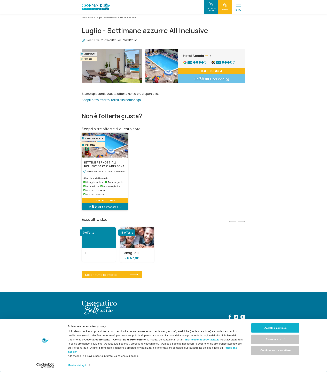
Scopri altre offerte (96, 100)
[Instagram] (236, 317)
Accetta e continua (275, 327)
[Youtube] (242, 317)
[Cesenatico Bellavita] (96, 6)
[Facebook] (230, 317)
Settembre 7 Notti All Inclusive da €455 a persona (103, 164)
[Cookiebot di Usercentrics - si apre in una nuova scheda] (45, 365)
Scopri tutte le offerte (101, 275)
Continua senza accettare (275, 350)
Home (84, 17)
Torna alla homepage (125, 100)
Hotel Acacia (193, 56)
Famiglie (129, 253)
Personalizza (273, 339)
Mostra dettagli (77, 365)
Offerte (91, 17)
